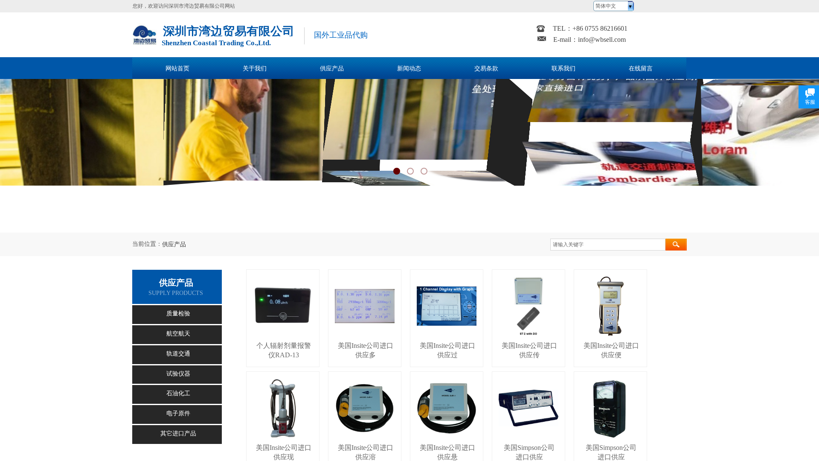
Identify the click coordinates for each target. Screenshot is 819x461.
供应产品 (174, 244)
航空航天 (178, 333)
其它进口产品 (178, 433)
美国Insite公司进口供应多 (365, 350)
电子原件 (178, 413)
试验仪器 (178, 374)
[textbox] (607, 245)
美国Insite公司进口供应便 (611, 350)
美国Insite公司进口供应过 (447, 350)
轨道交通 (178, 353)
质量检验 (178, 313)
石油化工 (178, 393)
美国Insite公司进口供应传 (529, 350)
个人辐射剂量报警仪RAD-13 (283, 350)
